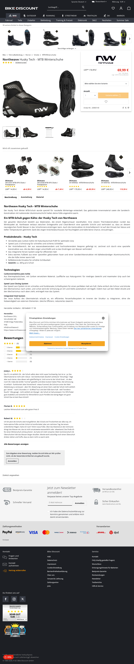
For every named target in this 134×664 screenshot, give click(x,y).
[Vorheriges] (5, 94)
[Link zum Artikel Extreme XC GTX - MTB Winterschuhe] (83, 37)
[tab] (11, 197)
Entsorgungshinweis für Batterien (105, 568)
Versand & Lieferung (55, 579)
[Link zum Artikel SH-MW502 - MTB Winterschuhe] (82, 166)
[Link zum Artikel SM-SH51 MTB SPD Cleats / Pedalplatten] (18, 166)
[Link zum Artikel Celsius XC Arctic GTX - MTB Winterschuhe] (18, 37)
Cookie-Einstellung (54, 568)
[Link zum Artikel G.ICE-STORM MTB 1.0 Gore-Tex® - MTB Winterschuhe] (50, 37)
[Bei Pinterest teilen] (127, 108)
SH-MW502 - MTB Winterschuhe (81, 182)
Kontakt (95, 557)
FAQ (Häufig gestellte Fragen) (103, 560)
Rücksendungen (98, 575)
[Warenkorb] (128, 8)
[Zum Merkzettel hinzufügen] (106, 101)
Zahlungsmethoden (12, 526)
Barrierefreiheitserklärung (57, 571)
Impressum (51, 564)
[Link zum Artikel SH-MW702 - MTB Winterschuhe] (114, 166)
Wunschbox (96, 564)
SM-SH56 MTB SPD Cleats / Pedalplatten (47, 183)
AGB (49, 557)
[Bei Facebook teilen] (122, 108)
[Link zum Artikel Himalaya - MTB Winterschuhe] (115, 37)
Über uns (50, 575)
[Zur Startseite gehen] (21, 8)
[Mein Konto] (121, 8)
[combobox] (63, 7)
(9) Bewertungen (21, 62)
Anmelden (12, 461)
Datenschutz (52, 560)
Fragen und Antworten (14, 557)
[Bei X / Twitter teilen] (125, 108)
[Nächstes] (130, 39)
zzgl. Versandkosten (120, 75)
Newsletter (96, 579)
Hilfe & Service (97, 586)
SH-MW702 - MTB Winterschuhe (113, 182)
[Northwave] (106, 60)
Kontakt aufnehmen (14, 564)
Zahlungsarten (52, 582)
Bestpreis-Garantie (99, 571)
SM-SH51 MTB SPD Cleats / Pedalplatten (15, 183)
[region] (67, 37)
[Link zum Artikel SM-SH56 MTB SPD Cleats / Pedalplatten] (50, 166)
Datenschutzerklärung (71, 511)
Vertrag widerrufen (17, 570)
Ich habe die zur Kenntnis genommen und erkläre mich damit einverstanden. (67, 514)
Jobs (49, 586)
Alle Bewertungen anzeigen (16, 444)
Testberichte (97, 582)
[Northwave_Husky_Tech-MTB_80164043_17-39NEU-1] (39, 94)
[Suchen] (83, 7)
